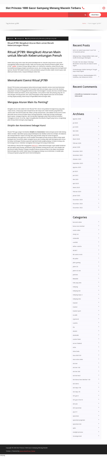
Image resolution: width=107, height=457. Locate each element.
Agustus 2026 (77, 119)
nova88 (75, 315)
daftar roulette (77, 246)
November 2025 (78, 155)
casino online (76, 230)
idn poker (75, 258)
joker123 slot (77, 270)
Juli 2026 (75, 123)
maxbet (75, 307)
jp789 (28, 38)
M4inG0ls (10, 38)
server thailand (77, 343)
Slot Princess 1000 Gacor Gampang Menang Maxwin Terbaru (43, 8)
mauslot (75, 303)
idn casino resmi (77, 254)
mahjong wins (77, 299)
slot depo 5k (76, 392)
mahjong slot (76, 291)
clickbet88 (76, 238)
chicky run (75, 234)
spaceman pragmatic (79, 420)
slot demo (76, 383)
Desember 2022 (78, 207)
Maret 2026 (76, 139)
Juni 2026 (75, 127)
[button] (85, 15)
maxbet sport (77, 311)
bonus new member (79, 226)
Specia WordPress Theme (27, 451)
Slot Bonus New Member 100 (81, 379)
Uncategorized (20, 38)
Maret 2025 (76, 187)
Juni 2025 (75, 175)
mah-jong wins (77, 282)
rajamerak (76, 319)
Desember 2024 (78, 199)
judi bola (75, 274)
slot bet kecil (76, 375)
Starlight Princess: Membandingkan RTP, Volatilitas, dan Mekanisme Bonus (85, 76)
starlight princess (78, 432)
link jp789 (53, 38)
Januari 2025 (76, 195)
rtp (74, 327)
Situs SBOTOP (77, 355)
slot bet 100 (76, 367)
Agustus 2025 (77, 167)
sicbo (74, 347)
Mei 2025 (75, 179)
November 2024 (78, 203)
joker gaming (76, 262)
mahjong (75, 287)
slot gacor (76, 396)
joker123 (75, 266)
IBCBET (75, 250)
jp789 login (48, 38)
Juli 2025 (75, 171)
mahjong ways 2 (77, 295)
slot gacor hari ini (78, 400)
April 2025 (76, 183)
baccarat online (77, 222)
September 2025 (78, 163)
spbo (74, 428)
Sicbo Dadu (76, 351)
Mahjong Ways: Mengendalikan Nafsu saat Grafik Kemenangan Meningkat (85, 57)
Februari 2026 (77, 143)
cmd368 (75, 242)
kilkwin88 (75, 278)
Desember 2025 (78, 151)
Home (84, 23)
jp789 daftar (42, 38)
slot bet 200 (76, 371)
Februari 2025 (77, 191)
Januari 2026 (76, 147)
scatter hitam (77, 339)
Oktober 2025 (77, 159)
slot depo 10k (77, 387)
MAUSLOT (35, 145)
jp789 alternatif (34, 38)
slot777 (75, 412)
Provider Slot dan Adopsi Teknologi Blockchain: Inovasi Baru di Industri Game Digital (85, 63)
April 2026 (76, 135)
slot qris (75, 404)
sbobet (75, 331)
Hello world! (78, 96)
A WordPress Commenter (83, 94)
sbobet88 (76, 335)
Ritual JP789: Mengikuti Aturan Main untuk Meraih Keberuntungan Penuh (31, 44)
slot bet (75, 363)
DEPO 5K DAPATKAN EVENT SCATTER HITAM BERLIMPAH (84, 51)
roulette (75, 323)
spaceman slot (77, 424)
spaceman (76, 416)
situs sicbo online (78, 359)
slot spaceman (77, 408)
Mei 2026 (75, 131)
